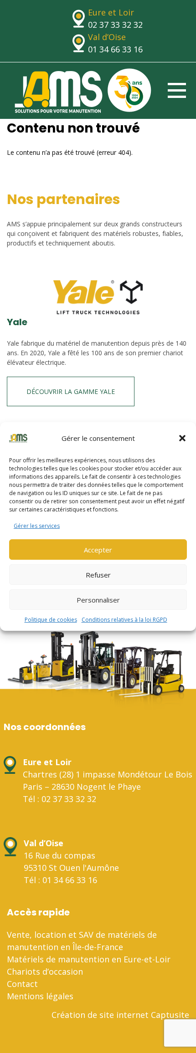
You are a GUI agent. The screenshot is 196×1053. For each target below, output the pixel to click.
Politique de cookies (51, 620)
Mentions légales (40, 996)
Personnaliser (98, 599)
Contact (22, 983)
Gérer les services (37, 526)
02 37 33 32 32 (115, 24)
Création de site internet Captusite (120, 1014)
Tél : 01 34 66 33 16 (60, 879)
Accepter (98, 549)
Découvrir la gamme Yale (70, 391)
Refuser (98, 574)
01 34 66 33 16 (115, 49)
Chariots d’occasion (45, 971)
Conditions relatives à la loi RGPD (124, 620)
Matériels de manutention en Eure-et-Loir (88, 959)
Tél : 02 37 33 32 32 (59, 798)
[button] (182, 438)
